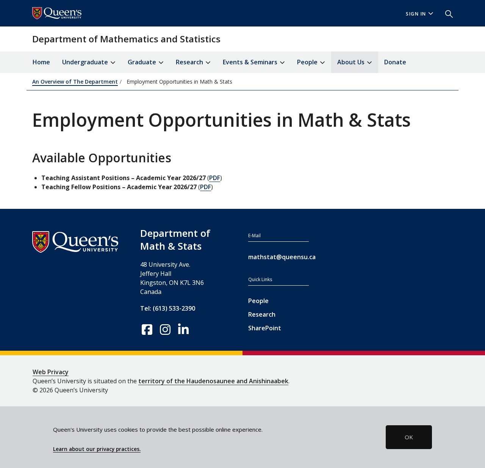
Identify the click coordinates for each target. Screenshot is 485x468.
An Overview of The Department (75, 81)
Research (261, 314)
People (258, 301)
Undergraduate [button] (86, 62)
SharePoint (264, 328)
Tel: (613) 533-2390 (167, 308)
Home (41, 62)
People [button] (308, 62)
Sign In (416, 14)
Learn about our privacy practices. (97, 449)
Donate (395, 62)
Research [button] (190, 62)
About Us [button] (351, 62)
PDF (214, 178)
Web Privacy (51, 372)
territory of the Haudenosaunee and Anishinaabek (213, 381)
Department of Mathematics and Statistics (126, 39)
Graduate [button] (143, 62)
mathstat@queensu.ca (278, 257)
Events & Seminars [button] (251, 62)
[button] (446, 13)
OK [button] (409, 437)
